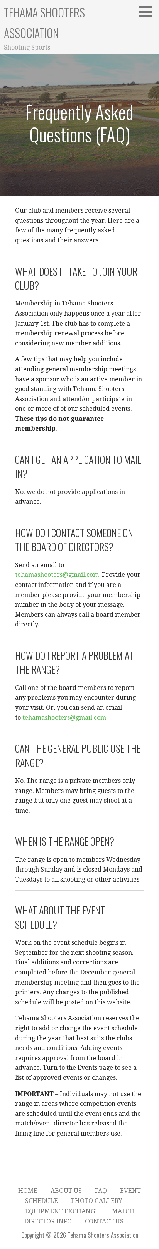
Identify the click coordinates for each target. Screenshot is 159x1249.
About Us (66, 1190)
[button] (148, 12)
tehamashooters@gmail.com (57, 574)
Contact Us (104, 1221)
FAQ (101, 1190)
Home (27, 1190)
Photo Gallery (96, 1200)
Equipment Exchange (62, 1211)
